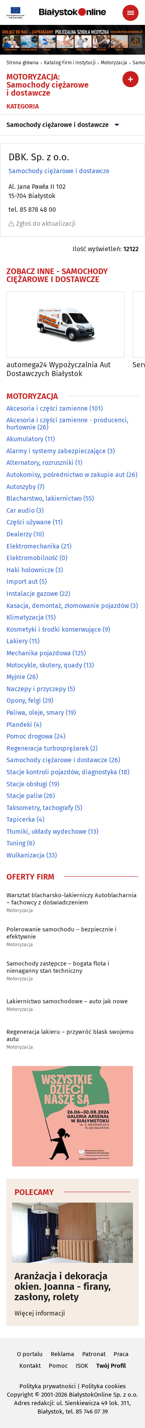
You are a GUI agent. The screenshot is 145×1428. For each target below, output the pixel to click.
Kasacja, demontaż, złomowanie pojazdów (67, 606)
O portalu (30, 1354)
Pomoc (58, 1365)
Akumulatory (25, 439)
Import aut (22, 581)
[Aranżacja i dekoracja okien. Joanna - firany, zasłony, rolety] (72, 1233)
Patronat (94, 1354)
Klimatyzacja (25, 617)
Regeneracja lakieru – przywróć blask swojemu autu (70, 1035)
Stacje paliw (24, 796)
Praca (121, 1354)
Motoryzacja (114, 62)
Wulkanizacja (25, 855)
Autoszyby (21, 487)
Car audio (20, 510)
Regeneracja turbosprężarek (47, 748)
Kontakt (30, 1365)
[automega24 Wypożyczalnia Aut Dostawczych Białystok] (65, 324)
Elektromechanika (33, 546)
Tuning (15, 843)
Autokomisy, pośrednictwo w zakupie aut (65, 475)
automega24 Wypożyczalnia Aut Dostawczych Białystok (58, 369)
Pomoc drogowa (29, 736)
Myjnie (15, 677)
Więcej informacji (39, 1313)
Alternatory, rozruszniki (40, 462)
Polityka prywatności (47, 1386)
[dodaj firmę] (130, 79)
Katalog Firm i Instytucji (69, 62)
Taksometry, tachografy (39, 808)
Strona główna (22, 62)
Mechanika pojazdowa (38, 653)
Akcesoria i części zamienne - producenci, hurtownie (67, 423)
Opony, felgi (23, 700)
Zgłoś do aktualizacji (46, 223)
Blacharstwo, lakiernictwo (44, 498)
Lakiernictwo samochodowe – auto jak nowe (67, 1001)
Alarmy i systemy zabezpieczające (56, 451)
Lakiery (17, 641)
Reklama (62, 1354)
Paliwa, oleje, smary (35, 712)
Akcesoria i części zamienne (47, 408)
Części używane (28, 522)
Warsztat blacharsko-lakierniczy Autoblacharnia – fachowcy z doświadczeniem (71, 899)
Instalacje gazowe (32, 593)
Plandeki (19, 724)
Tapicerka (20, 819)
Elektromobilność (32, 558)
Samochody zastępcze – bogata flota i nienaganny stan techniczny (57, 967)
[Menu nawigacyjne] (130, 13)
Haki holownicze (30, 570)
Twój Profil (111, 1365)
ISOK (82, 1365)
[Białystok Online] (72, 12)
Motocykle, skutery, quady (44, 665)
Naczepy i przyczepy (36, 689)
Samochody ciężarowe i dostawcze (57, 125)
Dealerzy (19, 534)
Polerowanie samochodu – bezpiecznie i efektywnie (61, 933)
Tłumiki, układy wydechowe (46, 831)
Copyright (20, 1394)
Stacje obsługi (27, 784)
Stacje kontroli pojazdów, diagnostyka (61, 772)
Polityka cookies (103, 1386)
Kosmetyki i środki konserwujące (53, 629)
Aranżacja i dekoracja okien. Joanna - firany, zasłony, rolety (62, 1287)
